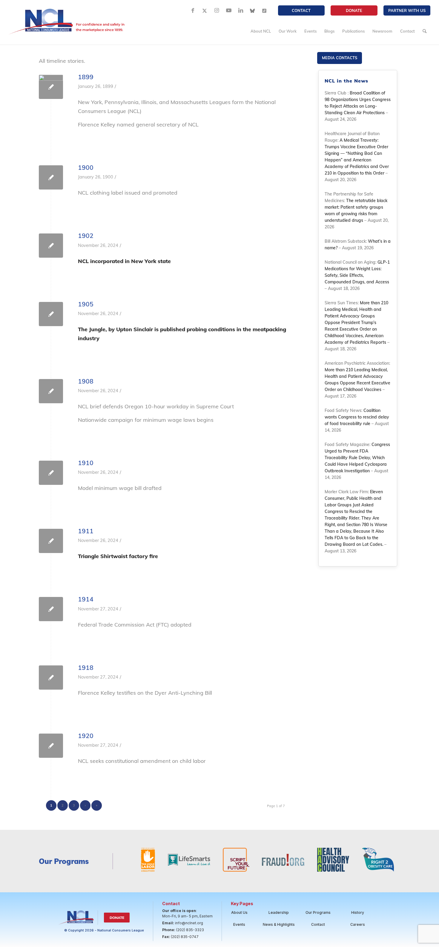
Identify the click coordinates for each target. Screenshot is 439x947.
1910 (85, 463)
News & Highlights (279, 924)
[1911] (51, 541)
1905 (85, 304)
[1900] (51, 177)
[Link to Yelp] (264, 10)
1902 (85, 235)
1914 (85, 599)
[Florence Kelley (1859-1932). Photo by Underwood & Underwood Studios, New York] (51, 87)
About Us (239, 912)
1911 (85, 531)
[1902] (51, 245)
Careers (357, 924)
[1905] (51, 314)
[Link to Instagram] (216, 10)
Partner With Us (407, 10)
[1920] (51, 746)
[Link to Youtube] (228, 10)
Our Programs (318, 912)
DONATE (354, 10)
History (357, 912)
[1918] (51, 677)
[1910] (51, 473)
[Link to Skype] (252, 10)
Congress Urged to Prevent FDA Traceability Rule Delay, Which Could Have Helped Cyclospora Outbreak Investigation (357, 458)
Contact (301, 10)
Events (239, 924)
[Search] (424, 31)
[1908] (51, 391)
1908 (85, 381)
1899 (85, 77)
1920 (85, 736)
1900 (85, 167)
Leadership (278, 912)
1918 (85, 667)
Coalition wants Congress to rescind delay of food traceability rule (357, 417)
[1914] (51, 609)
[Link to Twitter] (204, 10)
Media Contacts (339, 57)
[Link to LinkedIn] (240, 10)
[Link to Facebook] (192, 10)
